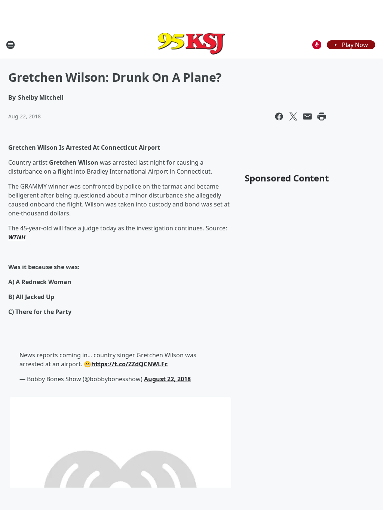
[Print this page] (321, 116)
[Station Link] (191, 44)
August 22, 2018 (167, 379)
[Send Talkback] (316, 44)
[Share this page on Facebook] (279, 116)
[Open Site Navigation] (10, 44)
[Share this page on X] (293, 116)
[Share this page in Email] (307, 116)
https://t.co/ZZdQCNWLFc (129, 364)
